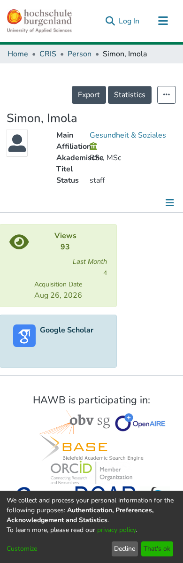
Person (80, 54)
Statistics (129, 95)
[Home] (39, 21)
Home (18, 54)
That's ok (157, 548)
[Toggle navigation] (163, 21)
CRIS (47, 54)
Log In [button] (129, 21)
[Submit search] (110, 21)
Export (89, 95)
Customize (22, 548)
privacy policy (116, 529)
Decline (124, 548)
